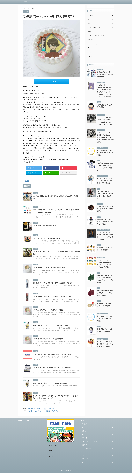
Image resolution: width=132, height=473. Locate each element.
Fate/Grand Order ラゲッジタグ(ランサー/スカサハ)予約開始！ (105, 293)
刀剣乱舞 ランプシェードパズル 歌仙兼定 (46, 238)
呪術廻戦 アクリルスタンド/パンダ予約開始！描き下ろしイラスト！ (105, 221)
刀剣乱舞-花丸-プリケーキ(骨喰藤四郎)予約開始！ (43, 411)
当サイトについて (53, 445)
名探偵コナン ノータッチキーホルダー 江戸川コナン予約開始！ (105, 74)
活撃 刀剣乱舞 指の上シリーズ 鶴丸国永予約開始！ (50, 383)
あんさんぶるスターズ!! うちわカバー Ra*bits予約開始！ (105, 318)
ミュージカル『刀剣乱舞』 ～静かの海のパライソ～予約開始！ (53, 354)
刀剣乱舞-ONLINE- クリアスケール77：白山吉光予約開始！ (52, 283)
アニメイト (51, 81)
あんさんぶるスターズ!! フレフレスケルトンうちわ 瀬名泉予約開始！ (105, 180)
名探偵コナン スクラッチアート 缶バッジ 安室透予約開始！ (105, 209)
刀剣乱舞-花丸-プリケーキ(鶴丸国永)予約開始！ (49, 310)
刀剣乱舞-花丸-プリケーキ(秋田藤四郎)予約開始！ (49, 267)
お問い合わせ (52, 450)
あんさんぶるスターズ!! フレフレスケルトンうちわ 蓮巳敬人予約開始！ (105, 344)
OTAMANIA (23, 421)
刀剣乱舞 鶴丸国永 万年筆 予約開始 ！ (45, 226)
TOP (25, 2)
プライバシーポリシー (54, 456)
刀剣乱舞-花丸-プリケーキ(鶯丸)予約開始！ (41, 409)
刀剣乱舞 (27, 181)
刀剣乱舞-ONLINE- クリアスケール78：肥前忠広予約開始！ (52, 296)
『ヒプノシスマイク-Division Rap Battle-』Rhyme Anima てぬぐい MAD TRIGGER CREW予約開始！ (105, 137)
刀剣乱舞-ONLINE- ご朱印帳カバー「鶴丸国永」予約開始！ (52, 368)
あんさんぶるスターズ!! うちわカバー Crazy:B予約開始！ (105, 152)
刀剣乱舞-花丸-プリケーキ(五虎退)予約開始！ (48, 339)
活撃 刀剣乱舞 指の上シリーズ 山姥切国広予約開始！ (51, 325)
